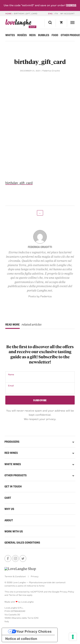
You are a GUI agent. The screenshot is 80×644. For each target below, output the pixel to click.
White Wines (13, 464)
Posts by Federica (39, 296)
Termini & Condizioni (15, 576)
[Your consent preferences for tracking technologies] (73, 637)
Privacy (35, 576)
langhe (18, 23)
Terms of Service (17, 594)
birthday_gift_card (19, 183)
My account (68, 13)
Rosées (22, 35)
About (9, 520)
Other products (16, 475)
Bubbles (43, 35)
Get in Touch (13, 486)
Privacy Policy (67, 591)
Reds (32, 35)
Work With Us (14, 531)
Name (11, 374)
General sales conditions (22, 542)
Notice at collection (21, 639)
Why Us (9, 509)
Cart (8, 498)
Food (55, 35)
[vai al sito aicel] (20, 569)
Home (8, 13)
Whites (10, 35)
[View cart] (61, 23)
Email (11, 385)
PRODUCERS (12, 441)
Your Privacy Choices (33, 631)
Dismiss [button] (71, 5)
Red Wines (11, 453)
